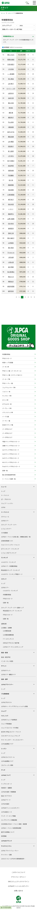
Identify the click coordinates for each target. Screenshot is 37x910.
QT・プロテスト (6, 499)
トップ (3, 491)
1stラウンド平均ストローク (10, 450)
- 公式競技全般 (6, 631)
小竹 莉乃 (11, 156)
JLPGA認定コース (6, 812)
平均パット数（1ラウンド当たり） (12, 375)
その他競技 (4, 533)
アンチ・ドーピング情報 (8, 816)
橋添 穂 (11, 113)
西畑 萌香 (11, 185)
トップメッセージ (6, 784)
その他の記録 (7, 907)
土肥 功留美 (10, 219)
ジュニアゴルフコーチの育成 (9, 728)
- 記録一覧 (5, 603)
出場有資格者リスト (7, 541)
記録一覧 (5, 471)
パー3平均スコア (7, 429)
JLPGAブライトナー (7, 684)
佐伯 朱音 (11, 204)
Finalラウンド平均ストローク (11, 466)
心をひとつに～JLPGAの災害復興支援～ (13, 859)
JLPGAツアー (5, 521)
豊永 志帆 (11, 103)
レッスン (3, 748)
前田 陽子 (11, 146)
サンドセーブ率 (6, 396)
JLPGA (3, 507)
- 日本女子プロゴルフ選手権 (10, 643)
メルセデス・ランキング (8, 562)
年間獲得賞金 (6, 354)
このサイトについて (18, 872)
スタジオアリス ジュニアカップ (10, 736)
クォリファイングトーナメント (10, 545)
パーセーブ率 (6, 379)
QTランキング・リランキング (10, 549)
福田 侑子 (11, 117)
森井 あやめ (10, 132)
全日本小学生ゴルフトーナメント (11, 732)
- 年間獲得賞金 (6, 595)
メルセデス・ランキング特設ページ (11, 574)
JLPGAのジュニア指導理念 (9, 720)
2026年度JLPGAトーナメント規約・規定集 (14, 824)
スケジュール (5, 517)
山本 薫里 (11, 142)
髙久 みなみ (10, 55)
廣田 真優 (11, 137)
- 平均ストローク (7, 599)
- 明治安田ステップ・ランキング (12, 611)
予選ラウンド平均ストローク (11, 442)
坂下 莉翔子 (10, 161)
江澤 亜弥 (11, 243)
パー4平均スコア (7, 433)
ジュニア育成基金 (6, 724)
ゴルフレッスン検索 (7, 765)
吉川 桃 (11, 180)
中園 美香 (11, 127)
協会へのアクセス (6, 796)
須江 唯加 (11, 79)
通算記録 (3, 624)
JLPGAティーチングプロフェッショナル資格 (14, 706)
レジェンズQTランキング (8, 553)
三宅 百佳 (11, 69)
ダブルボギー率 (7, 404)
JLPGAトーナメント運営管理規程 (11, 828)
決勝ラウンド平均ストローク (11, 446)
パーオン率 (5, 367)
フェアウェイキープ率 (8, 387)
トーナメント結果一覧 (9, 479)
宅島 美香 (11, 190)
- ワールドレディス (8, 639)
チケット (3, 666)
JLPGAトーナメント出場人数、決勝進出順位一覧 (15, 537)
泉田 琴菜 (11, 166)
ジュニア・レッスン (7, 503)
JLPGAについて (6, 775)
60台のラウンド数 (7, 425)
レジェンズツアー (6, 529)
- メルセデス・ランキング (10, 591)
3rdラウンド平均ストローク (10, 458)
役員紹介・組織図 (6, 788)
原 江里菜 (11, 151)
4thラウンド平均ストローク (10, 462)
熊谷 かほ (11, 277)
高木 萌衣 (11, 248)
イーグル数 (5, 417)
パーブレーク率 (6, 408)
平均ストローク (7, 358)
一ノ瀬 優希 (10, 74)
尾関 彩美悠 (10, 59)
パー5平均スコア (7, 437)
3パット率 (5, 400)
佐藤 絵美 (11, 170)
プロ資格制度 (5, 694)
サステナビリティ (6, 846)
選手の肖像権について (7, 832)
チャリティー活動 (6, 855)
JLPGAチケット (6, 670)
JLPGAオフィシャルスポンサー (10, 808)
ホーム (3, 13)
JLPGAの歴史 (5, 804)
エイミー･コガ (11, 88)
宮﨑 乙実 (11, 233)
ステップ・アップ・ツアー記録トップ (12, 608)
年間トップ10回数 (7, 362)
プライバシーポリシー (18, 877)
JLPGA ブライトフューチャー (10, 851)
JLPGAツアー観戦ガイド (8, 674)
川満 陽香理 (10, 195)
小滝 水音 (11, 262)
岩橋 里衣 (11, 228)
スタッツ (10, 13)
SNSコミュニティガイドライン (18, 881)
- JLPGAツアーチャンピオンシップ (12, 647)
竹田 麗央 (11, 175)
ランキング (4, 557)
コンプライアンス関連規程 (9, 820)
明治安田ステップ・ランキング (10, 570)
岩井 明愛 (11, 267)
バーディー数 (6, 421)
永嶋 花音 (11, 98)
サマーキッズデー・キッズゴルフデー (12, 740)
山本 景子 (11, 84)
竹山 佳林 (11, 122)
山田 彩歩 (11, 93)
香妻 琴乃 (11, 214)
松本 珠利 (11, 224)
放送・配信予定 (5, 657)
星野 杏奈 (11, 291)
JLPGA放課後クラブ (7, 744)
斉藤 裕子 (11, 281)
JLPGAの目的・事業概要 (8, 792)
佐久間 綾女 (10, 272)
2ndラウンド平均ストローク (10, 454)
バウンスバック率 (7, 412)
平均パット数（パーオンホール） (12, 371)
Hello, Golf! (4, 716)
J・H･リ (10, 209)
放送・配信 (4, 653)
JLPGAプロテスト (6, 702)
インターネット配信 (7, 661)
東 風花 (11, 108)
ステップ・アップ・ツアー (9, 525)
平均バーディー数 (7, 383)
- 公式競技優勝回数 (8, 635)
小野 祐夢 (11, 257)
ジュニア (3, 711)
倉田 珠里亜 (10, 286)
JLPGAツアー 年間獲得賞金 (9, 566)
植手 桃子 (11, 199)
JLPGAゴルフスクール (8, 757)
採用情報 (3, 836)
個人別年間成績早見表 (9, 475)
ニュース (3, 487)
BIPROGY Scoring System (16, 47)
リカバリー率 (6, 392)
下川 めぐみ (10, 253)
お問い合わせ (18, 891)
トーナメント (5, 495)
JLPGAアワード (6, 800)
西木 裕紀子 (10, 238)
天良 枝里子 (10, 64)
